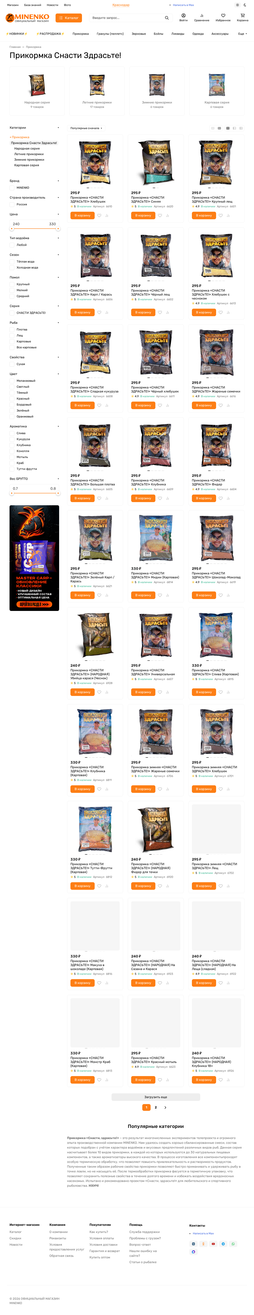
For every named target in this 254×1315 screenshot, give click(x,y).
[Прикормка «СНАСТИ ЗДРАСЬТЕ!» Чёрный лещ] (155, 255)
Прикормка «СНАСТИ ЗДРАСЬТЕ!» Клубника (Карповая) (87, 771)
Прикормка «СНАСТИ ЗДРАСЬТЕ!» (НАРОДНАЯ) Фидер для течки (150, 868)
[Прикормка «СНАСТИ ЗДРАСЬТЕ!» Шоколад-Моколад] (216, 538)
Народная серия (27, 148)
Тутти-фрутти (27, 469)
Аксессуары (220, 34)
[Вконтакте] (193, 1244)
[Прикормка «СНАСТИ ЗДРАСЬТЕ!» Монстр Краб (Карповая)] (95, 1022)
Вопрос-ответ (140, 1244)
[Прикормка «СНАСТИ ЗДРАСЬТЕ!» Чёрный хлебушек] (155, 352)
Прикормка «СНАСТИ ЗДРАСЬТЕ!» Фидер (208, 482)
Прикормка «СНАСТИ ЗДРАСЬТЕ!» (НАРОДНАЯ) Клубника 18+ (211, 1062)
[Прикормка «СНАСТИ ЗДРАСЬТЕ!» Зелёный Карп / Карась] (95, 538)
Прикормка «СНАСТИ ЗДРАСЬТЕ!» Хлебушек (88, 199)
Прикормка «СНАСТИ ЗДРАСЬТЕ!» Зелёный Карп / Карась (92, 577)
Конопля (23, 451)
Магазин (13, 5)
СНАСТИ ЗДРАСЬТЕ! (31, 313)
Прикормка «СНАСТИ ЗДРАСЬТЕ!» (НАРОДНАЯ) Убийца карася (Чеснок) (90, 674)
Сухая (21, 364)
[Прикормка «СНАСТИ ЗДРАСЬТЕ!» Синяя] (155, 162)
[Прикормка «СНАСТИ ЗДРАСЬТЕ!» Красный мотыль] (155, 1022)
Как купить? (98, 1232)
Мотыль (22, 457)
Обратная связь (61, 1256)
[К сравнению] (107, 215)
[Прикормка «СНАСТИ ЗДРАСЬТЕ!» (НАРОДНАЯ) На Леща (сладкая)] (216, 926)
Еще (241, 34)
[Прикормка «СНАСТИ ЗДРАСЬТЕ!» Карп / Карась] (95, 255)
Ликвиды (177, 34)
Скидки (15, 1238)
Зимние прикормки (29, 159)
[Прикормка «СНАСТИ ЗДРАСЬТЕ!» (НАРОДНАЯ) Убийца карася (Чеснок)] (95, 635)
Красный (23, 398)
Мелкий (22, 290)
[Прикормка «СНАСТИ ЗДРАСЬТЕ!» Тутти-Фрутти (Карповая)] (95, 829)
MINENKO (23, 187)
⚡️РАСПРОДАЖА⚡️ (50, 34)
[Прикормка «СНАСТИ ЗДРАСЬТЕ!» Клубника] (155, 445)
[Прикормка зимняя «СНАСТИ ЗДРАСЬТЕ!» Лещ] (216, 829)
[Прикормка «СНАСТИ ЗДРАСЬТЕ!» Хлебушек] (95, 162)
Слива (21, 433)
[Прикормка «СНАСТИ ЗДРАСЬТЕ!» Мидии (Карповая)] (155, 538)
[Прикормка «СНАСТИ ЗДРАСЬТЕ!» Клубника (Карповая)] (95, 732)
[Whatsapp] (233, 1244)
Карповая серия (26, 165)
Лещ (20, 335)
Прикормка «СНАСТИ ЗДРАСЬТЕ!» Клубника (148, 482)
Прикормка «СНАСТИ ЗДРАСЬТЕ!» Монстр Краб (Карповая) (90, 1062)
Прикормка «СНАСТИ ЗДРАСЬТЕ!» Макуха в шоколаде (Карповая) (87, 965)
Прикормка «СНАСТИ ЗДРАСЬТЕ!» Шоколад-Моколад (216, 575)
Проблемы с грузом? (145, 1238)
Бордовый (24, 404)
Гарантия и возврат (104, 1251)
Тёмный (22, 392)
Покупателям (100, 1224)
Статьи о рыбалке (143, 1262)
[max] (193, 1252)
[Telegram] (223, 1244)
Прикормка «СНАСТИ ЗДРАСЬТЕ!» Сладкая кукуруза (94, 389)
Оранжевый (25, 416)
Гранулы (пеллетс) (110, 34)
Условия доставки (103, 1244)
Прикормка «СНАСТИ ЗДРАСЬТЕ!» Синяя (147, 199)
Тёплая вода (25, 261)
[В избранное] (99, 215)
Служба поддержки (144, 1232)
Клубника (24, 445)
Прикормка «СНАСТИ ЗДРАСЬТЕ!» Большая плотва (92, 482)
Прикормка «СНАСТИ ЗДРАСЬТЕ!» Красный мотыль (154, 1060)
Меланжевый (26, 381)
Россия (22, 204)
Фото (67, 5)
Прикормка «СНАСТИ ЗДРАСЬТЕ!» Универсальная (153, 672)
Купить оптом (99, 1257)
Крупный (23, 284)
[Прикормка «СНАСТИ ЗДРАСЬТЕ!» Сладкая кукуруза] (95, 352)
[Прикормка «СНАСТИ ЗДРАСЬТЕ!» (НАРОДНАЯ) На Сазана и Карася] (155, 926)
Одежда (198, 34)
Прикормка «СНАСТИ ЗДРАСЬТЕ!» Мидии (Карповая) (155, 575)
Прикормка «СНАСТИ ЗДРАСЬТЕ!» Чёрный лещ (150, 292)
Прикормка (81, 34)
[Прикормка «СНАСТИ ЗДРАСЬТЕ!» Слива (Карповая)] (216, 635)
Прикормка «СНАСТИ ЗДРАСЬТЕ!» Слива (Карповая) (215, 672)
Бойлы (158, 34)
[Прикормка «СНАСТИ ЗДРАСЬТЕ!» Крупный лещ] (216, 162)
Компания (57, 1224)
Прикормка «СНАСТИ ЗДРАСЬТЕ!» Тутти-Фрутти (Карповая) (91, 868)
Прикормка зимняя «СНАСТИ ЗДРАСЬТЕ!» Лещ (214, 866)
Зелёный (23, 410)
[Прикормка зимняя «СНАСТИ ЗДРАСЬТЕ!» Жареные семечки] (155, 732)
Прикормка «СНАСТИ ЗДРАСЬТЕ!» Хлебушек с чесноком (211, 294)
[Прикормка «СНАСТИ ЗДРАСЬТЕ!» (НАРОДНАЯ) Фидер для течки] (155, 829)
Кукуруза (23, 439)
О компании (58, 1232)
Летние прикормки (29, 154)
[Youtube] (213, 1244)
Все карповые (27, 347)
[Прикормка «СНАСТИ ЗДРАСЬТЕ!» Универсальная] (155, 635)
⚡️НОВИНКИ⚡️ (17, 34)
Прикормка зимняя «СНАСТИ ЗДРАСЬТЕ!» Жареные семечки (155, 769)
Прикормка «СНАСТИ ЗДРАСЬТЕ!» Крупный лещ (212, 199)
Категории (18, 127)
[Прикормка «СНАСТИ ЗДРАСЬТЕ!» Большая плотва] (95, 445)
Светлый (23, 386)
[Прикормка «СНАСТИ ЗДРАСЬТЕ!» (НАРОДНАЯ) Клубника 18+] (216, 1022)
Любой (22, 245)
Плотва (22, 329)
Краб (20, 463)
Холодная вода (27, 267)
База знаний (32, 5)
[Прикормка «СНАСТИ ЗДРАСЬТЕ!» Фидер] (216, 445)
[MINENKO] (27, 17)
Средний (23, 296)
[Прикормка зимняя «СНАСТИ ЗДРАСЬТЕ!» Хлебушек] (216, 732)
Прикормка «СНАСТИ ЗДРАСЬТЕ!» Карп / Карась (91, 292)
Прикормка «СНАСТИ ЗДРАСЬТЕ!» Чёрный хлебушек (155, 389)
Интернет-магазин (24, 1224)
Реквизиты (57, 1238)
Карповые (24, 341)
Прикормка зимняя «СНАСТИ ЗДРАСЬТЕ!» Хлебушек (214, 769)
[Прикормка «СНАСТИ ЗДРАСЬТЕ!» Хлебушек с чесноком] (216, 255)
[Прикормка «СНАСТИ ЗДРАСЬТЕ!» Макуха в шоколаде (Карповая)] (95, 926)
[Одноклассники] (203, 1244)
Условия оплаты (101, 1238)
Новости (52, 5)
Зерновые (139, 34)
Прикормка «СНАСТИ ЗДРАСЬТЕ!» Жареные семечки (216, 389)
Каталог (16, 1232)
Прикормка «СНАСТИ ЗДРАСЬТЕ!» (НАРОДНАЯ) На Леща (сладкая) (214, 965)
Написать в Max (183, 5)
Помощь (135, 1224)
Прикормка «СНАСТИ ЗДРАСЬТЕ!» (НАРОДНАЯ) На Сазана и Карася (153, 965)
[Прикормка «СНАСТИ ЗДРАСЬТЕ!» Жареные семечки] (216, 352)
